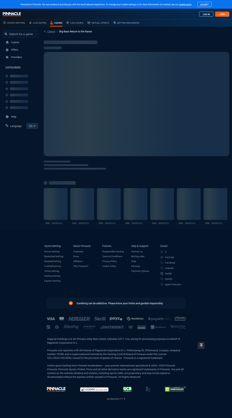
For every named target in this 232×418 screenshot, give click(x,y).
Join (222, 14)
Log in (206, 14)
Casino (51, 31)
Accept (204, 4)
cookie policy (185, 4)
